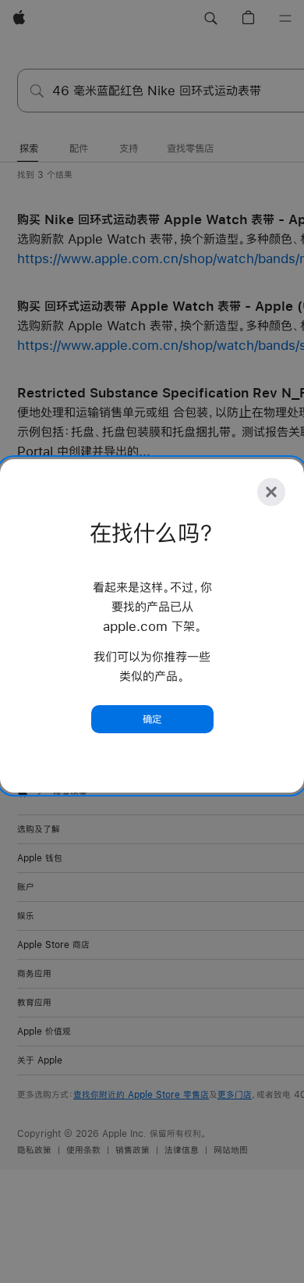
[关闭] (271, 492)
